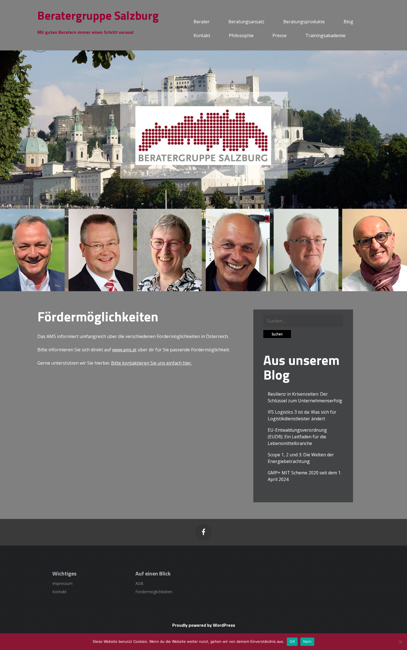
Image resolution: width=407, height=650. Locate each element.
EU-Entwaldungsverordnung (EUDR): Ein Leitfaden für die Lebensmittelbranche (297, 436)
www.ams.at (124, 350)
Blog (348, 22)
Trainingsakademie (325, 35)
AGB (139, 583)
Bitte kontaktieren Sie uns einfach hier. (151, 363)
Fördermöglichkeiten (153, 591)
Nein (307, 641)
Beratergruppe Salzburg (98, 15)
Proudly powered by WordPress (203, 625)
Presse (279, 35)
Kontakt (202, 35)
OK (292, 641)
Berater (202, 22)
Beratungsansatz (246, 22)
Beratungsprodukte (304, 22)
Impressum (62, 583)
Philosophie (241, 35)
